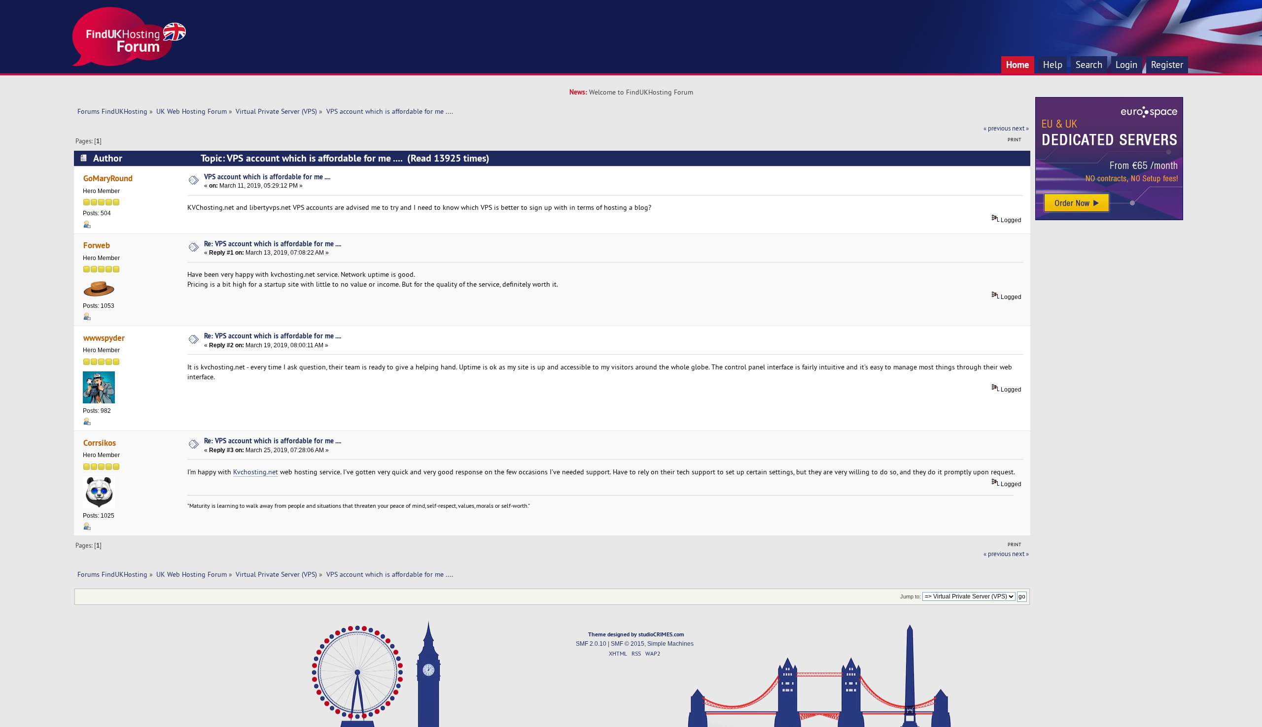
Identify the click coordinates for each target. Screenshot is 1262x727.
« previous (997, 128)
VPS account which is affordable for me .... (267, 176)
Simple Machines (670, 644)
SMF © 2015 (627, 644)
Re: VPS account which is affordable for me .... (272, 243)
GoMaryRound (108, 178)
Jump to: (910, 596)
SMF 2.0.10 (591, 644)
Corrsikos (99, 442)
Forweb (96, 245)
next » (1020, 128)
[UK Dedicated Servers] (1109, 217)
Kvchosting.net (255, 471)
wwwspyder (104, 337)
